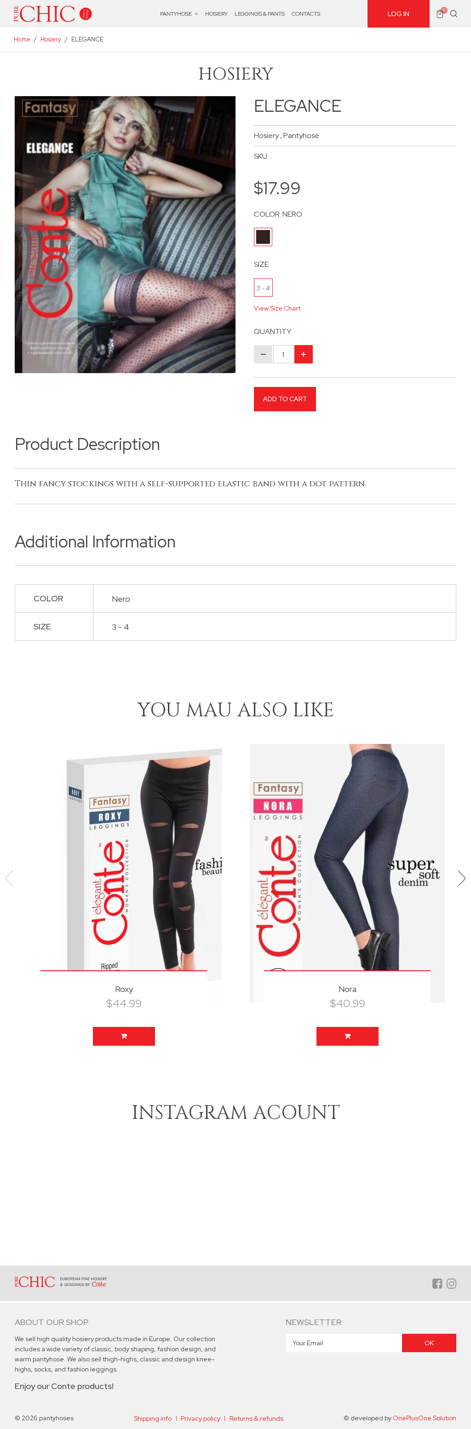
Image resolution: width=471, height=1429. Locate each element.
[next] (461, 878)
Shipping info (153, 1418)
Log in (398, 14)
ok (429, 1343)
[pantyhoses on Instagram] (451, 1284)
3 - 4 (263, 288)
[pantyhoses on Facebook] (437, 1284)
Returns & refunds (256, 1418)
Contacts (306, 13)
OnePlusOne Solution (424, 1418)
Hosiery (216, 13)
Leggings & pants (260, 13)
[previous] (9, 878)
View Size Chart (277, 308)
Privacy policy (200, 1418)
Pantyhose (176, 13)
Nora (347, 989)
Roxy (124, 989)
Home (22, 39)
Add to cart (285, 399)
